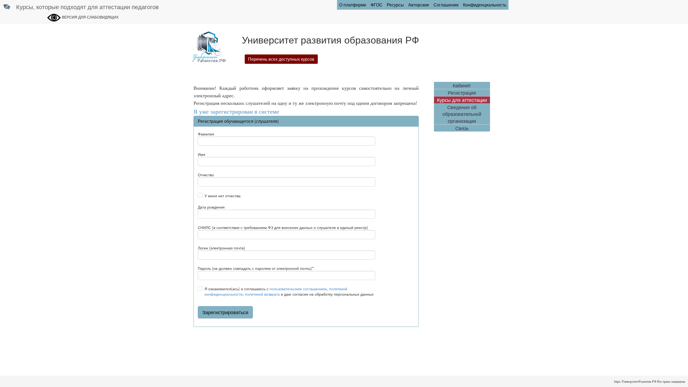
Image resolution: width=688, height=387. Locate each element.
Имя (201, 154)
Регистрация (462, 92)
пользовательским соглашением (298, 288)
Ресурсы (395, 5)
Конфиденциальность (484, 5)
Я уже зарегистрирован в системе (236, 111)
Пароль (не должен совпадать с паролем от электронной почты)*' (256, 268)
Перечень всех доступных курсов (281, 59)
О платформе (352, 5)
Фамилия (206, 134)
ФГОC (376, 5)
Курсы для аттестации (462, 99)
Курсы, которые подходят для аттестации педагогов (87, 6)
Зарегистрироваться (225, 312)
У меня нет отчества (223, 195)
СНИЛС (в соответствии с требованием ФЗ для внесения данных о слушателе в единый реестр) (283, 227)
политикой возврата (262, 294)
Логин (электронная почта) (221, 247)
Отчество (206, 174)
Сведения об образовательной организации (461, 114)
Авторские (418, 5)
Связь (462, 128)
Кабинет (462, 85)
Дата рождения (211, 207)
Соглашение (446, 5)
